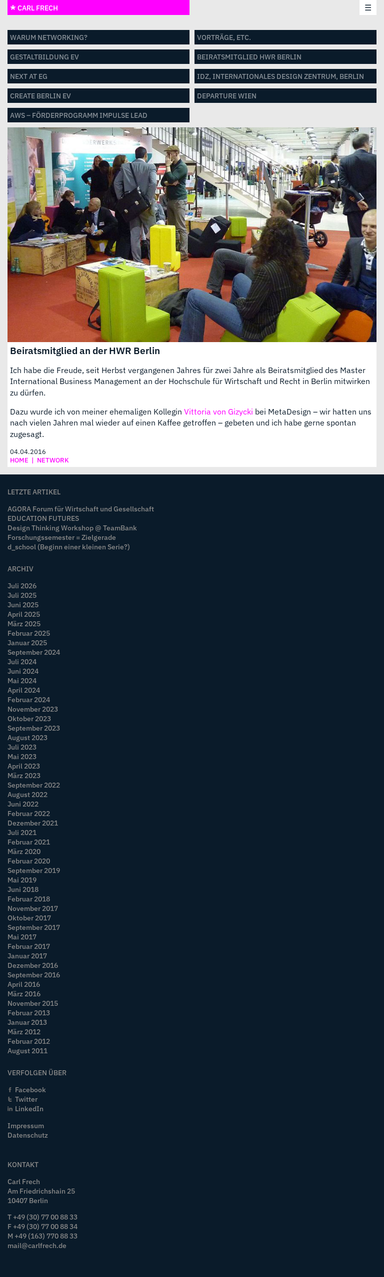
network (53, 460)
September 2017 (34, 927)
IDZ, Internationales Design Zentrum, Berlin (280, 76)
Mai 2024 (22, 680)
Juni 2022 (23, 804)
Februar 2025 (29, 633)
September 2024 (34, 652)
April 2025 (24, 614)
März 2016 (24, 993)
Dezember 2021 (33, 823)
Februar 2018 (29, 898)
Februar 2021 (29, 842)
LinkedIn (29, 1108)
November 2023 (33, 709)
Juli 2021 (22, 832)
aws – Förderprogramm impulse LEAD (79, 115)
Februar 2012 (29, 1041)
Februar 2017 (29, 946)
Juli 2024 (22, 661)
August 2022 (28, 794)
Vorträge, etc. (224, 37)
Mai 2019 (22, 879)
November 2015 (33, 1003)
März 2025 (24, 623)
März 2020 (24, 851)
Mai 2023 (22, 756)
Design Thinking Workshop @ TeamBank (72, 527)
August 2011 (28, 1050)
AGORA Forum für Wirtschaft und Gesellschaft (81, 508)
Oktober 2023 (29, 718)
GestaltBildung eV (44, 56)
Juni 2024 (23, 671)
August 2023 (28, 737)
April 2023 (24, 766)
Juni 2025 (23, 604)
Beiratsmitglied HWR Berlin (249, 56)
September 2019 (34, 870)
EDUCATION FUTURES (43, 518)
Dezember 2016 (33, 965)
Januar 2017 (27, 955)
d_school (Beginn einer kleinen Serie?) (69, 546)
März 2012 (24, 1031)
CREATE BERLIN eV (40, 95)
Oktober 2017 (29, 917)
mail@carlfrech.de (37, 1245)
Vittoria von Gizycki (218, 412)
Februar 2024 (29, 699)
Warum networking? (49, 37)
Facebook (30, 1089)
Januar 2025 (27, 642)
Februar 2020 (29, 860)
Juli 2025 (22, 595)
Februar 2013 (29, 1012)
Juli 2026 (22, 585)
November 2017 (33, 908)
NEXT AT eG (29, 76)
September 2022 (34, 785)
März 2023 (24, 775)
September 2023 (34, 728)
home (19, 460)
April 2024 (24, 690)
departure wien (226, 95)
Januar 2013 (27, 1022)
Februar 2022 (29, 813)
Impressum (26, 1125)
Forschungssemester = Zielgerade (62, 537)
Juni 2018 (23, 889)
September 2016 (34, 974)
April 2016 (24, 984)
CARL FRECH (37, 7)
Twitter (26, 1099)
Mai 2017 (22, 936)
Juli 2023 (22, 747)
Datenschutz (28, 1135)
